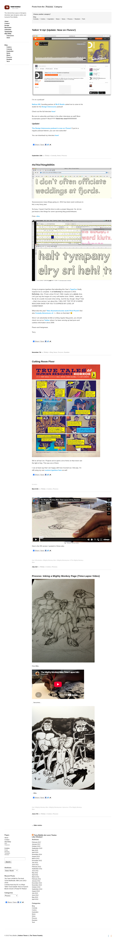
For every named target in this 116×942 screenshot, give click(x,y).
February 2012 (36, 866)
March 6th (35, 489)
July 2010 (35, 893)
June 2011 (35, 871)
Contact (7, 23)
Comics (9, 47)
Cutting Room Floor (43, 361)
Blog (6, 45)
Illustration (8, 27)
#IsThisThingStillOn (43, 164)
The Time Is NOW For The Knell (14, 878)
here (53, 111)
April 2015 (35, 852)
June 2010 (35, 895)
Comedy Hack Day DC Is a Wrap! (15, 884)
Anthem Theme (23, 935)
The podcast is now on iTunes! (51, 128)
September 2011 (37, 869)
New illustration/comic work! (58, 311)
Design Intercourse (49, 107)
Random (9, 59)
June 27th (35, 814)
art (33, 560)
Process (9, 57)
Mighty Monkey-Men (50, 560)
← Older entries (37, 825)
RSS (110, 936)
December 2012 (37, 860)
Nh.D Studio (60, 104)
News (8, 53)
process (65, 807)
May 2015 (35, 850)
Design (7, 25)
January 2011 (36, 881)
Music (8, 55)
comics (35, 484)
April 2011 (35, 875)
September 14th (37, 155)
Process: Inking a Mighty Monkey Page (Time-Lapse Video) (66, 576)
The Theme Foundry (36, 935)
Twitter (47, 320)
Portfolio (7, 848)
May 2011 (35, 873)
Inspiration (10, 51)
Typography (8, 31)
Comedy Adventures (43, 313)
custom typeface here (53, 470)
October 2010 (36, 887)
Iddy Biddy (8, 33)
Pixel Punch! (74, 311)
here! (57, 135)
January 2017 (36, 844)
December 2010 (37, 883)
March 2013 (35, 858)
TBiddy (47, 155)
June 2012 (35, 864)
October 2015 (36, 846)
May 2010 (35, 897)
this (38, 216)
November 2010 (37, 885)
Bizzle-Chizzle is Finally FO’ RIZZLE (16, 889)
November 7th (36, 352)
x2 (52, 313)
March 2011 (35, 877)
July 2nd (34, 567)
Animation (8, 29)
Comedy (9, 49)
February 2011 (36, 879)
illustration (39, 560)
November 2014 (37, 854)
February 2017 (36, 842)
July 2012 (35, 862)
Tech (8, 61)
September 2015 (37, 848)
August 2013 (36, 856)
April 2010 (35, 899)
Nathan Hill (36, 104)
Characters (10, 35)
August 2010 (36, 891)
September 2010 (37, 889)
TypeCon (73, 289)
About (6, 21)
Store (8, 38)
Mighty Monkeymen (64, 560)
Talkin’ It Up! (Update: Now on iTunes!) (54, 30)
